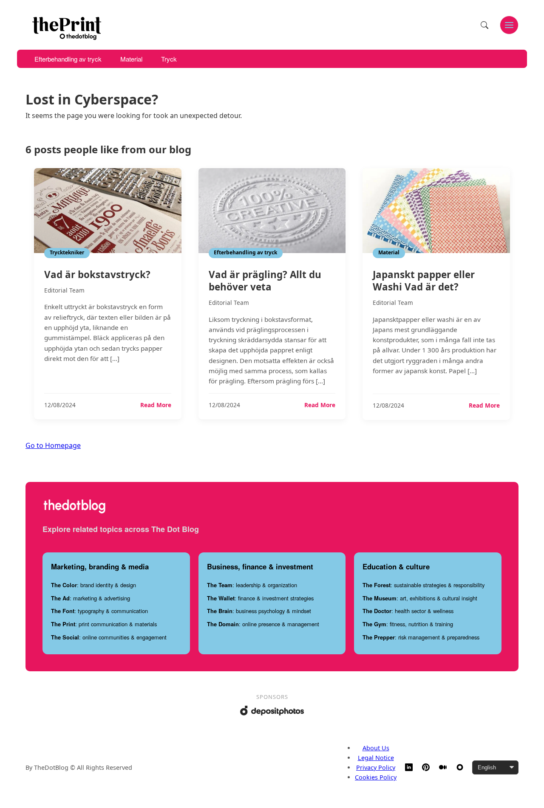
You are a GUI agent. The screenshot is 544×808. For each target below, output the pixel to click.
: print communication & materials (104, 624)
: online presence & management (263, 624)
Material (131, 58)
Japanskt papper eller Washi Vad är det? (424, 280)
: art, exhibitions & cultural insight (420, 598)
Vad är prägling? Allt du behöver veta (265, 280)
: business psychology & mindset (259, 611)
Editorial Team (64, 290)
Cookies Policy (376, 777)
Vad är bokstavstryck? (97, 274)
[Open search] (484, 25)
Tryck (169, 58)
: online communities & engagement (109, 637)
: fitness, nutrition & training (408, 624)
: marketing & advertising (90, 598)
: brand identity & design (93, 585)
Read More (155, 405)
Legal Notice (376, 758)
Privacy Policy (375, 767)
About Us (376, 748)
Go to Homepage (53, 445)
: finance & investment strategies (260, 598)
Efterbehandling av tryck (68, 58)
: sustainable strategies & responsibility (423, 585)
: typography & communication (99, 611)
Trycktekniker (67, 252)
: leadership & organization (252, 585)
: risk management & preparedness (421, 637)
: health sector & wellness (408, 611)
